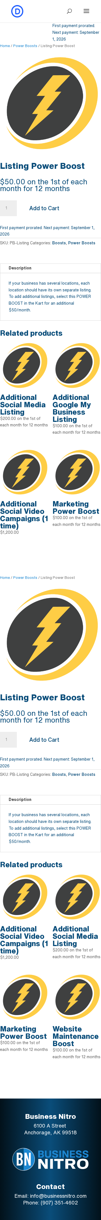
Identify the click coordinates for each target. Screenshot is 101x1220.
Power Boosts (25, 46)
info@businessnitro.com (58, 1195)
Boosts (59, 243)
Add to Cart (44, 208)
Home (5, 46)
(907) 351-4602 (59, 1202)
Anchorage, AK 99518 (50, 1132)
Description (20, 268)
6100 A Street (50, 1125)
